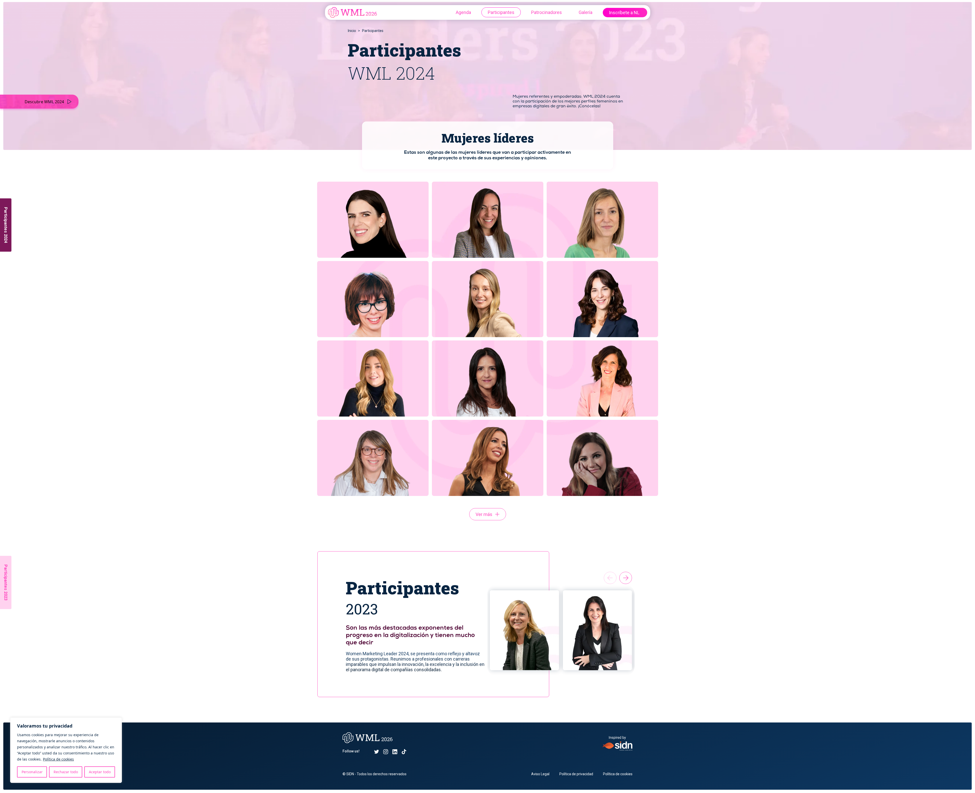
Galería (585, 12)
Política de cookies (58, 759)
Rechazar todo (66, 771)
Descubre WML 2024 (44, 102)
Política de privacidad (576, 774)
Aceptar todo (100, 771)
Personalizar (32, 771)
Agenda (463, 12)
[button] (625, 578)
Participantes (501, 12)
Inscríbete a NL (624, 12)
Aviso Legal (540, 774)
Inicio (352, 31)
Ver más (484, 514)
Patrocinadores (546, 12)
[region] (66, 750)
